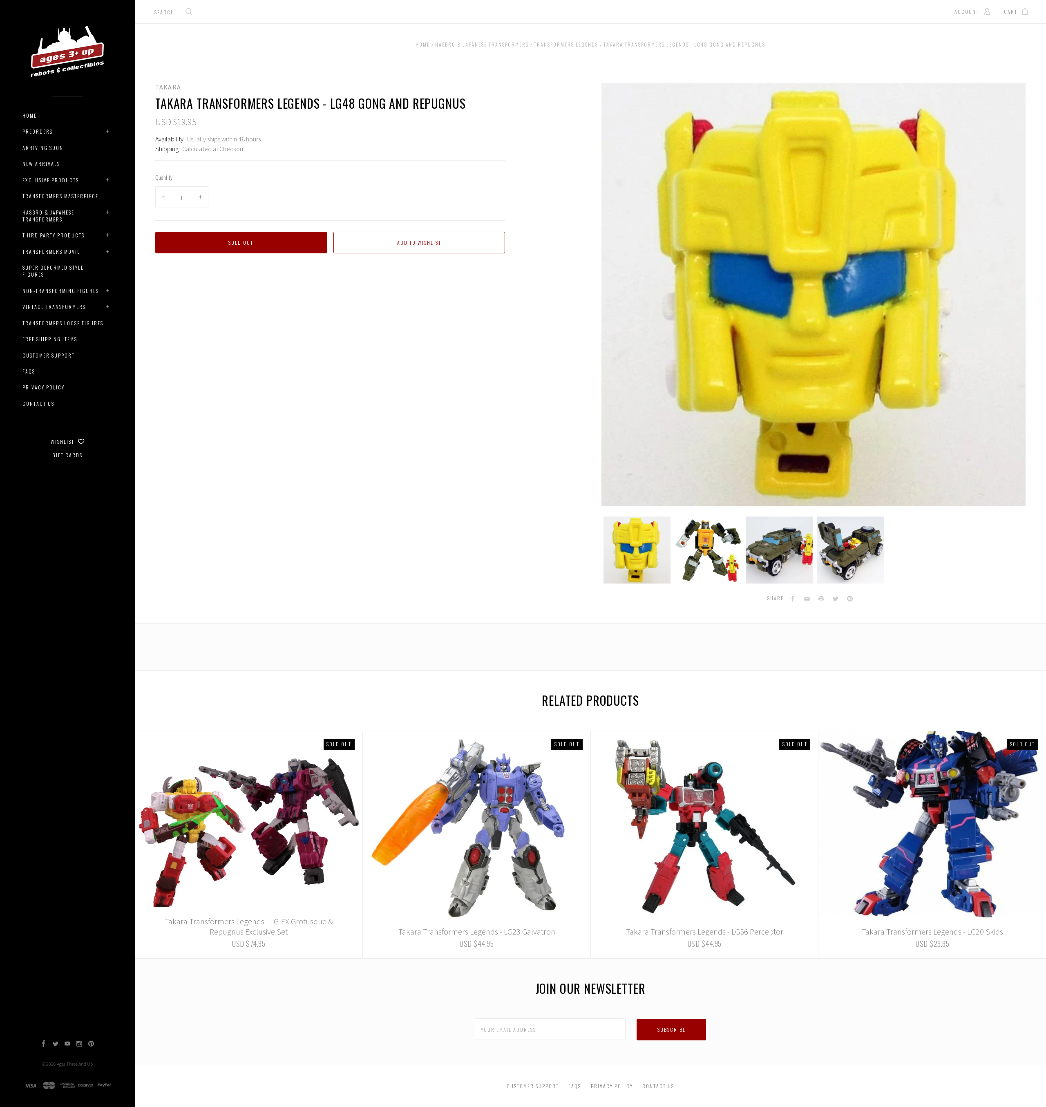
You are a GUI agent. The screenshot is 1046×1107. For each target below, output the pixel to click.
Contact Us (38, 403)
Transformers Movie (51, 251)
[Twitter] (55, 1044)
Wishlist (63, 441)
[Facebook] (44, 1044)
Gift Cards (67, 455)
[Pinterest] (91, 1044)
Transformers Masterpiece (60, 195)
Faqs (28, 371)
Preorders (37, 131)
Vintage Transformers (54, 306)
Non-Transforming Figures (60, 290)
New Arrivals (41, 163)
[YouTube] (67, 1044)
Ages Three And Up (75, 1064)
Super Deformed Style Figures (53, 271)
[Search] (189, 12)
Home (29, 115)
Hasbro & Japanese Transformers (48, 216)
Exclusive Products (50, 180)
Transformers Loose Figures (62, 323)
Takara (168, 87)
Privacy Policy (43, 387)
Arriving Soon (42, 147)
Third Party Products (53, 235)
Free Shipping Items (49, 338)
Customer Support (48, 355)
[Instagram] (79, 1044)
